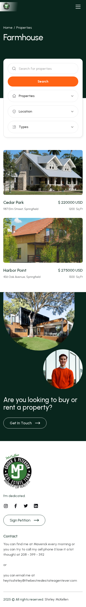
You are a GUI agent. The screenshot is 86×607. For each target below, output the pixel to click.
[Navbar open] (78, 7)
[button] (43, 96)
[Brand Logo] (15, 6)
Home (8, 28)
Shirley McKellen (56, 599)
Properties (24, 28)
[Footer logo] (17, 471)
